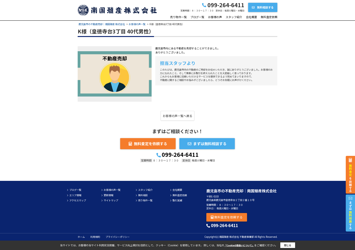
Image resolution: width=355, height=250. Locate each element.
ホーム (81, 237)
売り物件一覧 (178, 17)
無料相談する (265, 7)
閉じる (287, 245)
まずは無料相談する (209, 143)
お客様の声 (215, 17)
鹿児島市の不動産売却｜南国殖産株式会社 (241, 190)
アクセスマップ (77, 200)
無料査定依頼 (269, 17)
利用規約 (95, 237)
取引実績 (177, 200)
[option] (115, 74)
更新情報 (108, 195)
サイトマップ (111, 200)
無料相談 (143, 195)
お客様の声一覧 (112, 190)
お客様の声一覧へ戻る (177, 116)
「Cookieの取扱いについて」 (239, 245)
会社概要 (251, 17)
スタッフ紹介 (234, 17)
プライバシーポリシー (118, 237)
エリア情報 (75, 195)
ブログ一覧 (197, 17)
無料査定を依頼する (150, 143)
